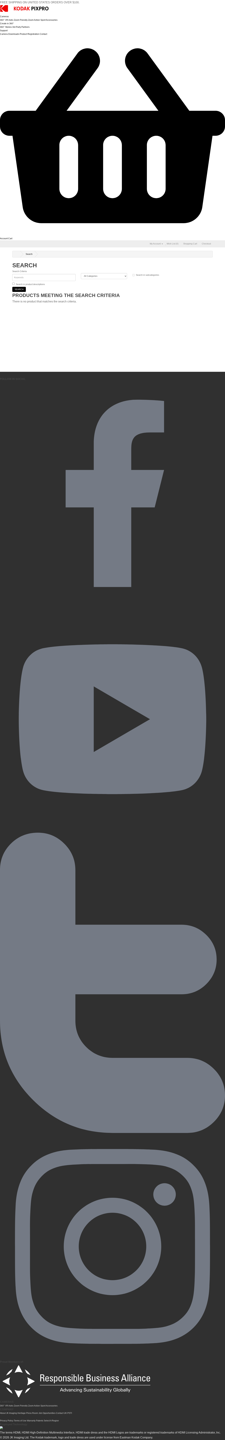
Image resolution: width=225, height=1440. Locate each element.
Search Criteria (19, 271)
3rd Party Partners (21, 27)
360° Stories (6, 27)
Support (4, 30)
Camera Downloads (9, 34)
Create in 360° (7, 23)
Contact (43, 34)
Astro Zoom (13, 20)
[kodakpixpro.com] (24, 13)
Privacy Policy (6, 1420)
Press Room (32, 1413)
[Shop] (112, 235)
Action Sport (40, 20)
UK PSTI (68, 1413)
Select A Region (51, 1420)
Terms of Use (20, 1420)
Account (4, 238)
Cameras (4, 16)
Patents (40, 1420)
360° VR (4, 20)
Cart (10, 238)
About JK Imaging (8, 1413)
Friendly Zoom (27, 20)
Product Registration (29, 34)
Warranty (31, 1420)
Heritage (21, 1413)
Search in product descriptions (30, 284)
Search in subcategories (147, 275)
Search (29, 254)
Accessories (51, 20)
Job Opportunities (46, 1413)
